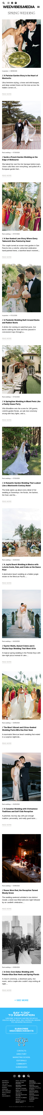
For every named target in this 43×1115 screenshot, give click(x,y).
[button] (38, 7)
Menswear (19, 1093)
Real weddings (6, 152)
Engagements (6, 1096)
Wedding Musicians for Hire (21, 1095)
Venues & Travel (7, 1085)
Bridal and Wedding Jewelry (21, 1091)
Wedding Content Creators (21, 1086)
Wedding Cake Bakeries (20, 1083)
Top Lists (5, 1084)
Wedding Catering (21, 1088)
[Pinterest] (12, 3)
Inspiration (5, 71)
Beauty (4, 1094)
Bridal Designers (21, 1080)
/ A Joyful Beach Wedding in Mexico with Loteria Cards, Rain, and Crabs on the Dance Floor (21, 567)
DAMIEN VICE (31, 1106)
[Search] (28, 1076)
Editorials (5, 1080)
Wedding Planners (21, 1097)
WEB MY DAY (23, 1106)
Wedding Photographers (34, 1094)
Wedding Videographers (34, 1085)
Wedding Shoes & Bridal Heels (21, 1101)
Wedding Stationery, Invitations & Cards (35, 1082)
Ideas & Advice (6, 1092)
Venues (31, 1101)
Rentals (18, 1099)
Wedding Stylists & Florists (35, 1088)
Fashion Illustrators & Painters (33, 1098)
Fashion (4, 1087)
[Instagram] (8, 3)
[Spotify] (16, 3)
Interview (5, 1089)
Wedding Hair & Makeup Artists (33, 1091)
